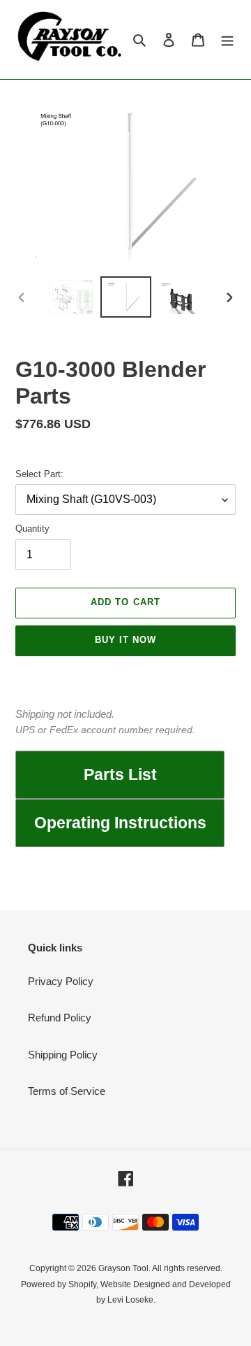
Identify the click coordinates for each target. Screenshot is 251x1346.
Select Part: (39, 474)
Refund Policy (59, 1017)
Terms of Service (66, 1091)
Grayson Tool (123, 1268)
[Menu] (227, 39)
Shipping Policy (63, 1055)
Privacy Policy (60, 981)
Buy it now (125, 640)
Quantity (32, 528)
